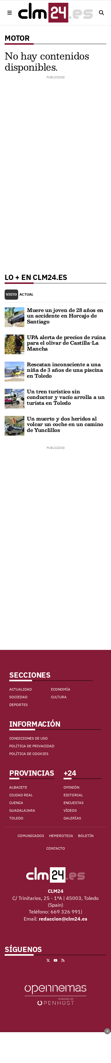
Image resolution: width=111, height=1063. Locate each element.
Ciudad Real (21, 795)
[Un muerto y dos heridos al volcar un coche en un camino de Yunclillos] (14, 425)
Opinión (71, 787)
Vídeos (70, 810)
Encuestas (74, 802)
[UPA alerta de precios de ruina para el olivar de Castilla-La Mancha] (14, 344)
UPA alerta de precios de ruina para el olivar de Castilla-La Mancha (66, 343)
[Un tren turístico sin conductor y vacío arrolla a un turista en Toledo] (14, 398)
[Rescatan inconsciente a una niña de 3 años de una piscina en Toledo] (14, 371)
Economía (60, 689)
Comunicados (31, 835)
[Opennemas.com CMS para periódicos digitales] (55, 995)
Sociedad (18, 697)
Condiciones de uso (28, 738)
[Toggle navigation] (9, 13)
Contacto (55, 848)
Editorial (73, 795)
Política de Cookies (28, 753)
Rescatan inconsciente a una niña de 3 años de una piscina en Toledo (65, 370)
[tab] (11, 294)
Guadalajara (22, 810)
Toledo (16, 818)
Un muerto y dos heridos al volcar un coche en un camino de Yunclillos (65, 424)
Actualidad (20, 689)
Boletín (85, 835)
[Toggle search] (101, 13)
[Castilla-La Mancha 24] (55, 13)
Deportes (18, 704)
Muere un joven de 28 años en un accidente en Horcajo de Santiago (65, 316)
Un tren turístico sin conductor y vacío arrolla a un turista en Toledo (66, 397)
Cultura (59, 697)
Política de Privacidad (31, 746)
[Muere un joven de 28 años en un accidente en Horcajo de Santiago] (14, 317)
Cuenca (16, 802)
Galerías (72, 818)
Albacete (18, 787)
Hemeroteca (61, 835)
